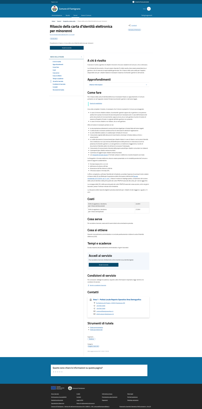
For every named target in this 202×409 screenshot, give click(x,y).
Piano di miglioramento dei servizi (86, 403)
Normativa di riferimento (134, 29)
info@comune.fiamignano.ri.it (105, 314)
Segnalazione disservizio (57, 403)
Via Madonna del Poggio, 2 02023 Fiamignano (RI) (110, 303)
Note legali (130, 394)
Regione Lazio (54, 2)
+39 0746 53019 (100, 308)
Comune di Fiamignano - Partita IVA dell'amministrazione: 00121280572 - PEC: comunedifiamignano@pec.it (80, 406)
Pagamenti (105, 400)
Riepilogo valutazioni (132, 400)
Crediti (78, 394)
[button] (141, 2)
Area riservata (55, 394)
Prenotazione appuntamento (109, 397)
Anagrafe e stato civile (69, 21)
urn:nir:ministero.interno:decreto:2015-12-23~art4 (62, 34)
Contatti (79, 397)
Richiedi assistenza (132, 397)
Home (53, 21)
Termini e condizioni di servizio (98, 285)
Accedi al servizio (66, 48)
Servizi (59, 21)
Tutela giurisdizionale (96, 330)
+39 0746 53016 (100, 306)
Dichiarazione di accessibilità (58, 397)
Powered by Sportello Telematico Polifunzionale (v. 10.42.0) (135, 406)
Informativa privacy (107, 394)
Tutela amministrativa (96, 327)
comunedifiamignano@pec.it (104, 311)
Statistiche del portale (57, 400)
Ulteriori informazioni (95, 85)
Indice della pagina (57, 57)
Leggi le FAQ (80, 400)
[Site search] (149, 9)
